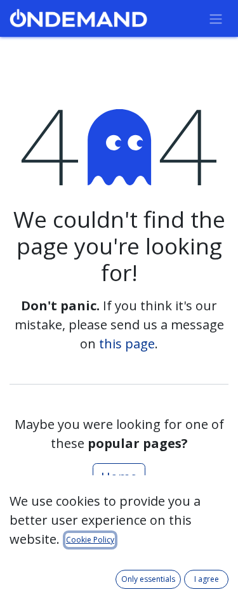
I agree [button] (206, 579)
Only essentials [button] (148, 579)
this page (127, 343)
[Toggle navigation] (215, 18)
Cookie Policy (90, 539)
